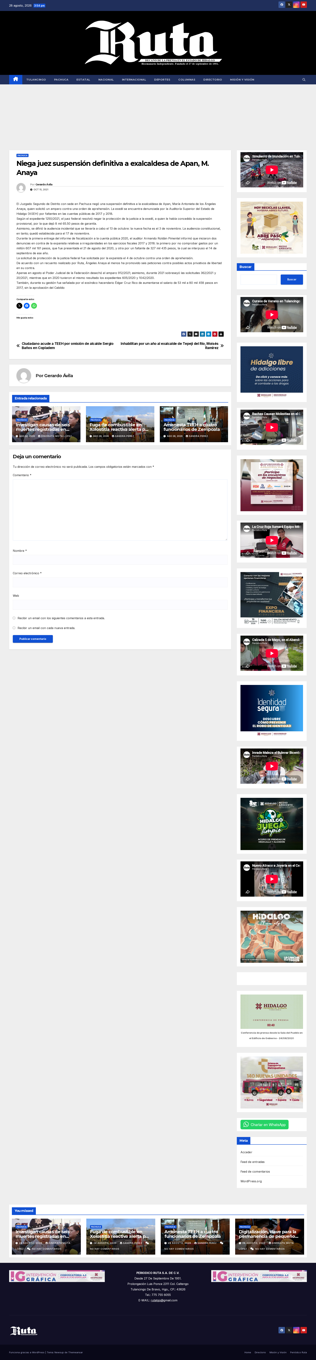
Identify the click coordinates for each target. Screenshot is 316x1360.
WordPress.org (251, 1181)
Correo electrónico (27, 573)
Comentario (22, 475)
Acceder (246, 1152)
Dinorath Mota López (56, 436)
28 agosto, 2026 (31, 1243)
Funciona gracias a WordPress (27, 1352)
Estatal (83, 79)
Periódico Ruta (298, 1352)
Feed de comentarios (255, 1171)
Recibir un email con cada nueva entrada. (46, 628)
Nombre (20, 551)
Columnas (186, 79)
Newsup (59, 1352)
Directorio (212, 79)
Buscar (246, 267)
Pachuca (61, 79)
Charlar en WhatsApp (268, 1124)
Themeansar (75, 1352)
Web (16, 595)
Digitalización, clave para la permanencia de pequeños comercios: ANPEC (268, 1236)
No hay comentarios (46, 1248)
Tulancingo (36, 79)
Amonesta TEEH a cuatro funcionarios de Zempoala (191, 427)
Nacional (106, 79)
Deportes (162, 79)
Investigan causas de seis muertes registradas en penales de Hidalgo (43, 429)
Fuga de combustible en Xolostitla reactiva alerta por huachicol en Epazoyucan (120, 429)
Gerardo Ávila (43, 184)
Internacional (134, 79)
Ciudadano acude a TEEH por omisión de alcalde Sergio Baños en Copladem (68, 346)
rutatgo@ (157, 1300)
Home (247, 1352)
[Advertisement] (158, 111)
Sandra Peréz (124, 436)
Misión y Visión (242, 79)
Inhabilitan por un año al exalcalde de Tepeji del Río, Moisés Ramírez (170, 346)
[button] (303, 79)
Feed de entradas (252, 1162)
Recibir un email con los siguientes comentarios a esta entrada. (61, 618)
